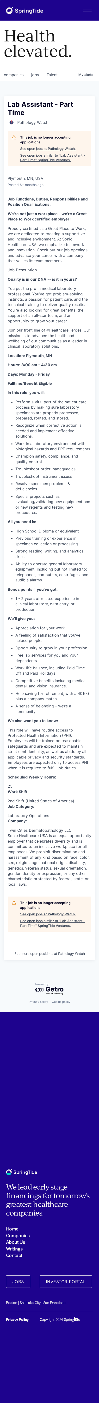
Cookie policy (61, 1002)
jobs (35, 74)
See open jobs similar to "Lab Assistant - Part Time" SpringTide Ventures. (52, 157)
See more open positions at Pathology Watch (49, 953)
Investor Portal (66, 1281)
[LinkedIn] (75, 1319)
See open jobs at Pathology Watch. (48, 148)
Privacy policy (38, 1002)
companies (14, 74)
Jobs (18, 1281)
